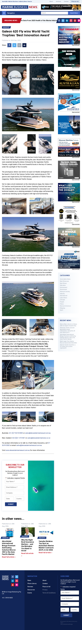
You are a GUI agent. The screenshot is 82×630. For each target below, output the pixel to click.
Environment (63, 287)
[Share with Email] (19, 45)
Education (63, 285)
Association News (65, 279)
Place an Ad (75, 1)
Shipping (62, 308)
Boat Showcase (64, 281)
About (51, 1)
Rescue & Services (65, 306)
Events (30, 593)
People (62, 302)
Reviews (30, 586)
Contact (66, 1)
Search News (74, 13)
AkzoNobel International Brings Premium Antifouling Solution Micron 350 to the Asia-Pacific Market (68, 337)
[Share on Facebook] (9, 45)
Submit (11, 504)
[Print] (24, 45)
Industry (62, 293)
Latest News (63, 297)
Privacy (45, 590)
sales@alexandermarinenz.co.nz (38, 438)
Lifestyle (62, 299)
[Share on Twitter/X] (14, 45)
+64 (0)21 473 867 (18, 438)
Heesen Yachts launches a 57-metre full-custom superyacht (67, 346)
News (29, 580)
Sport (61, 310)
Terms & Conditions (49, 593)
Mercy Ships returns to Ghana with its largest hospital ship (68, 324)
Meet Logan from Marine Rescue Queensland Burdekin (68, 342)
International (63, 295)
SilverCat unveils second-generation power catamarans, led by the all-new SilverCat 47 (67, 330)
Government (63, 289)
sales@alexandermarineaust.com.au (38, 433)
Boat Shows (63, 283)
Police (62, 304)
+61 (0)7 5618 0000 (16, 433)
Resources (31, 590)
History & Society (65, 291)
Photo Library (32, 583)
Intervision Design (68, 624)
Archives (58, 1)
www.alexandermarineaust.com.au (18, 450)
